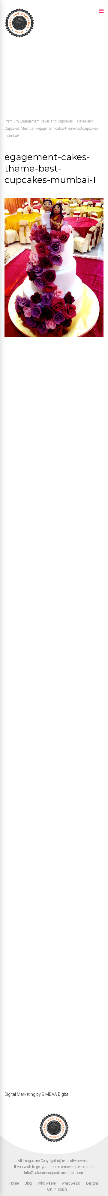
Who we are (47, 1183)
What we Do (71, 1183)
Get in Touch (57, 1189)
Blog (28, 1183)
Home (14, 1183)
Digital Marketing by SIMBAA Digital (36, 1094)
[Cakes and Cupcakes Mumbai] (19, 37)
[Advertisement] (54, 78)
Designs (92, 1183)
